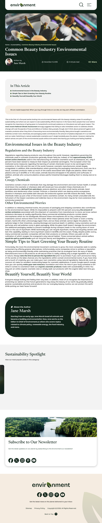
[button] (89, 5)
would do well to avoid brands (18, 238)
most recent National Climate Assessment (21, 127)
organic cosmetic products (50, 267)
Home (7, 45)
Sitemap (29, 508)
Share (94, 62)
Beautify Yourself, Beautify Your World (27, 96)
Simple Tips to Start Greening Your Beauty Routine (31, 93)
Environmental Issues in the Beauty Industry (29, 91)
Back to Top (49, 514)
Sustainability (16, 45)
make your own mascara (34, 264)
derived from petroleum (31, 189)
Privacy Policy (39, 508)
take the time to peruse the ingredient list (38, 256)
